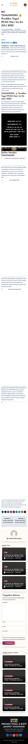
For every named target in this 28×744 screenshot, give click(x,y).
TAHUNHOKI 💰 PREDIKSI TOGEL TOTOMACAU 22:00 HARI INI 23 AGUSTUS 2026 (14, 680)
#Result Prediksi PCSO (13, 32)
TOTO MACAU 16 (8, 704)
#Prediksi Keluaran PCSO (8, 31)
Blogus (21, 740)
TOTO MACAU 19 (8, 690)
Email (4, 626)
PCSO (3, 11)
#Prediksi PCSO (17, 31)
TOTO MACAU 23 (8, 661)
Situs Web (5, 631)
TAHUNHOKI (10, 173)
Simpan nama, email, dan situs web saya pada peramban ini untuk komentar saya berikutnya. (14, 638)
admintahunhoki (9, 29)
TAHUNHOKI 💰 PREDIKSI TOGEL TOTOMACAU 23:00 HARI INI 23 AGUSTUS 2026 (14, 666)
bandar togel (11, 111)
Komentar (5, 602)
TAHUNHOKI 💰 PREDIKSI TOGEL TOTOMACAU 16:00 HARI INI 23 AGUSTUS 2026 (13, 709)
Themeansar (14, 742)
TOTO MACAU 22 (8, 676)
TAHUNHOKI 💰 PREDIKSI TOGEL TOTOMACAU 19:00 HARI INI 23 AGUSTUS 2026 (13, 694)
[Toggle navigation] (2, 5)
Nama (4, 621)
